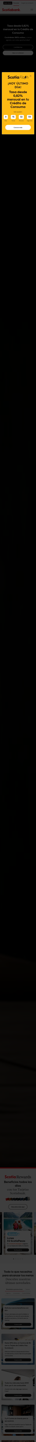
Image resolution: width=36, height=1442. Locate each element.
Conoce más (18, 127)
